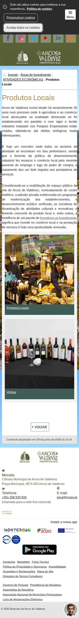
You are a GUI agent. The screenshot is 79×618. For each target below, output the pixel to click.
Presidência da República (45, 584)
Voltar (41, 426)
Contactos (9, 561)
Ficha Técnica (40, 561)
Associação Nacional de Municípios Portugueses (32, 594)
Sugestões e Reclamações (19, 571)
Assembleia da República (18, 589)
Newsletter (23, 561)
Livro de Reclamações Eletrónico (23, 599)
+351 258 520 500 (14, 497)
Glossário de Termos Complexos (22, 576)
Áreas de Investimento (36, 74)
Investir (13, 74)
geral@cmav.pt (67, 497)
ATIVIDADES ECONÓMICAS (23, 79)
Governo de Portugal (15, 584)
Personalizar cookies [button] (21, 17)
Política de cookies (39, 8)
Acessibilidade (57, 566)
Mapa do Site (45, 571)
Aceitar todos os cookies (23, 27)
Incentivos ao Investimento (58, 218)
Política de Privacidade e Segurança (25, 566)
